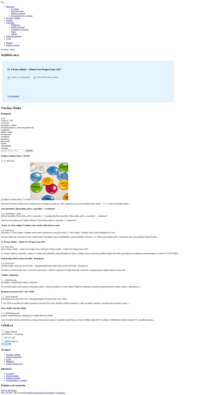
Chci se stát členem (8, 390)
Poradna (9, 20)
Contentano (60, 393)
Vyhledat (29, 151)
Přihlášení (10, 361)
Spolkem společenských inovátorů (40, 393)
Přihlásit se (15, 25)
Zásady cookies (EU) (14, 364)
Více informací (13, 96)
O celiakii (15, 9)
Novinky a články (13, 18)
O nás (8, 39)
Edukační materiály (14, 36)
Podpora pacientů (18, 13)
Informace (10, 7)
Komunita (10, 23)
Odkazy (14, 34)
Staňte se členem (17, 27)
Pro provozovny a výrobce (21, 16)
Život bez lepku (17, 11)
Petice (13, 32)
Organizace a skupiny (20, 29)
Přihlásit (9, 43)
